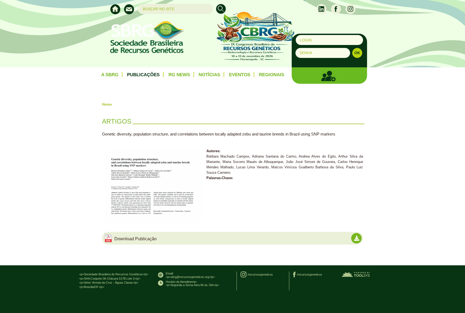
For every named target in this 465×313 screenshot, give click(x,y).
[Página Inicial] (117, 13)
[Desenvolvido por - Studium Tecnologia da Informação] (355, 274)
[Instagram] (350, 8)
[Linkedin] (321, 8)
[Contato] (130, 13)
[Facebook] (336, 8)
